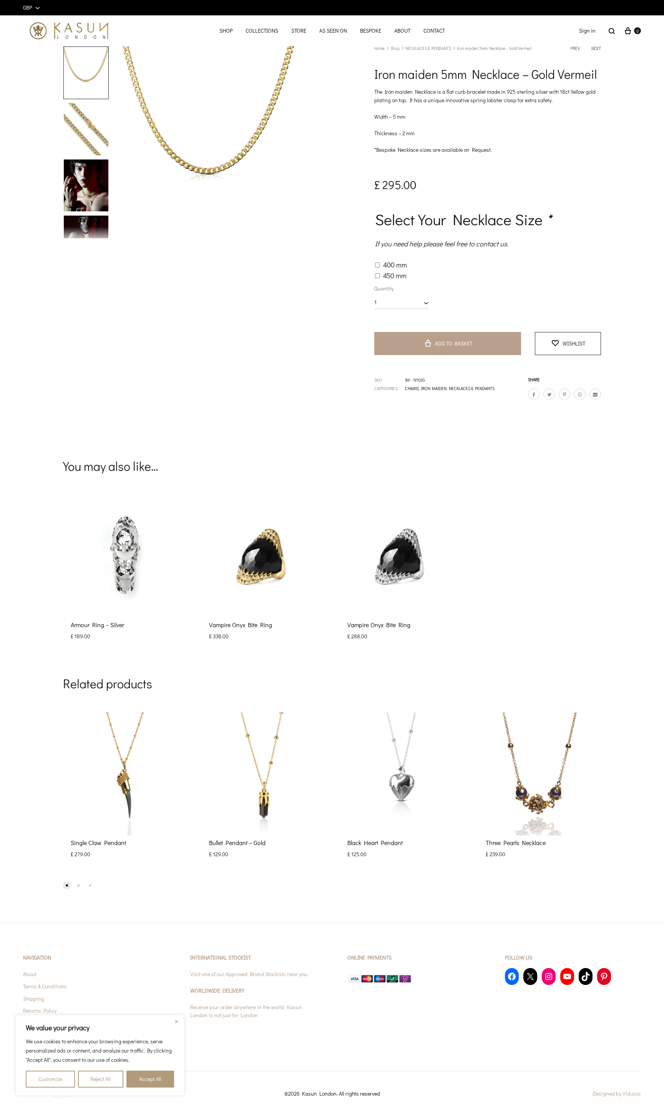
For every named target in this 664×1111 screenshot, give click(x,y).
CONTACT (434, 30)
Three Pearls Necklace (516, 843)
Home (379, 48)
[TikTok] (586, 976)
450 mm (395, 275)
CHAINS (412, 388)
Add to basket (453, 343)
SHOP (225, 30)
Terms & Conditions (45, 986)
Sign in (587, 30)
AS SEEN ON (333, 30)
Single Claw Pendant (98, 843)
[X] (530, 976)
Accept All (150, 1079)
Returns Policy (39, 1010)
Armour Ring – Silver (97, 625)
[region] (99, 1055)
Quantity (383, 288)
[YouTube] (567, 976)
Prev (575, 48)
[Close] (176, 1021)
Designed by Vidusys (617, 1093)
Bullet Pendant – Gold (237, 843)
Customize (50, 1079)
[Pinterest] (604, 976)
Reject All (100, 1079)
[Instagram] (549, 976)
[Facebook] (512, 976)
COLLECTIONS (262, 30)
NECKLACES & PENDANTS (428, 48)
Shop (395, 48)
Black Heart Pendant (375, 843)
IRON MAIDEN (434, 388)
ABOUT (402, 30)
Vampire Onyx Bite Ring (240, 625)
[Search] (611, 30)
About (30, 974)
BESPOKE (370, 30)
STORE (298, 30)
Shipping (33, 998)
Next (596, 48)
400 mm (395, 264)
